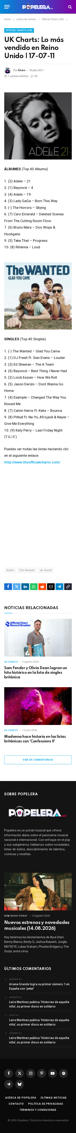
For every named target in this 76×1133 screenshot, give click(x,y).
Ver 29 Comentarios (38, 759)
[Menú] (7, 7)
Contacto (16, 1103)
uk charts (46, 570)
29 (35, 76)
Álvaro (21, 70)
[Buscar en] (69, 7)
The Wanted (27, 570)
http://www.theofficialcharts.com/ (32, 462)
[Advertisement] (38, 516)
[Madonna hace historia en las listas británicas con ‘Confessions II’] (38, 706)
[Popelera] (38, 7)
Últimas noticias (54, 1097)
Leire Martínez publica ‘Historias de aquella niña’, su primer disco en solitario (39, 1004)
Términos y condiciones (38, 1109)
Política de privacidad (45, 1103)
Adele (10, 570)
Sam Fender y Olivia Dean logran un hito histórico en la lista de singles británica (35, 672)
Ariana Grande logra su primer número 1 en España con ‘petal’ (39, 986)
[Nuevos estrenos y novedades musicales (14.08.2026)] (38, 892)
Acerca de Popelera (20, 1097)
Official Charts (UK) (19, 30)
